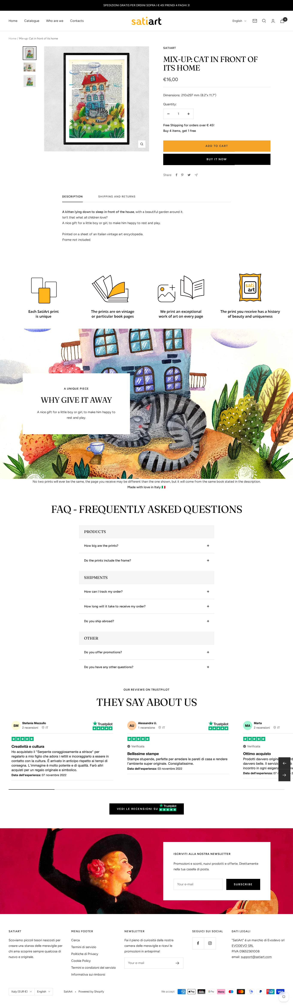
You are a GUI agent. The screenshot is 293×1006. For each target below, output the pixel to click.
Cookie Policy (81, 961)
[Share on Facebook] (176, 174)
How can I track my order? (103, 591)
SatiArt (169, 48)
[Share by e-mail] (196, 175)
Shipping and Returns (117, 196)
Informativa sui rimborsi (88, 974)
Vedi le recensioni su (138, 808)
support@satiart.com (256, 957)
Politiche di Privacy (84, 954)
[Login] (273, 21)
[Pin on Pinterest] (182, 174)
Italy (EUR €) (19, 991)
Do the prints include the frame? (107, 560)
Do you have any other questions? (108, 667)
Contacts (77, 21)
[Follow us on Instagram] (210, 943)
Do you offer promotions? (103, 652)
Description (72, 196)
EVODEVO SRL (243, 946)
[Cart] (282, 21)
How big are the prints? (101, 546)
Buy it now (217, 159)
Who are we (54, 21)
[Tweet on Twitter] (189, 174)
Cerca (75, 940)
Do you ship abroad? (99, 621)
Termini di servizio (83, 947)
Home (13, 21)
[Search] (264, 21)
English (237, 21)
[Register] (177, 963)
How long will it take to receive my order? (115, 606)
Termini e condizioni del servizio (93, 968)
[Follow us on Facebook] (198, 943)
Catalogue (31, 21)
